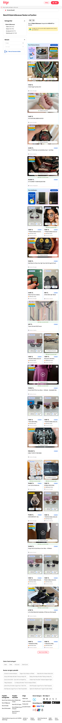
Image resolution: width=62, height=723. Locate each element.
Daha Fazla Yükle (43, 652)
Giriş (46, 2)
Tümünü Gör (54, 45)
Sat (56, 2)
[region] (43, 53)
